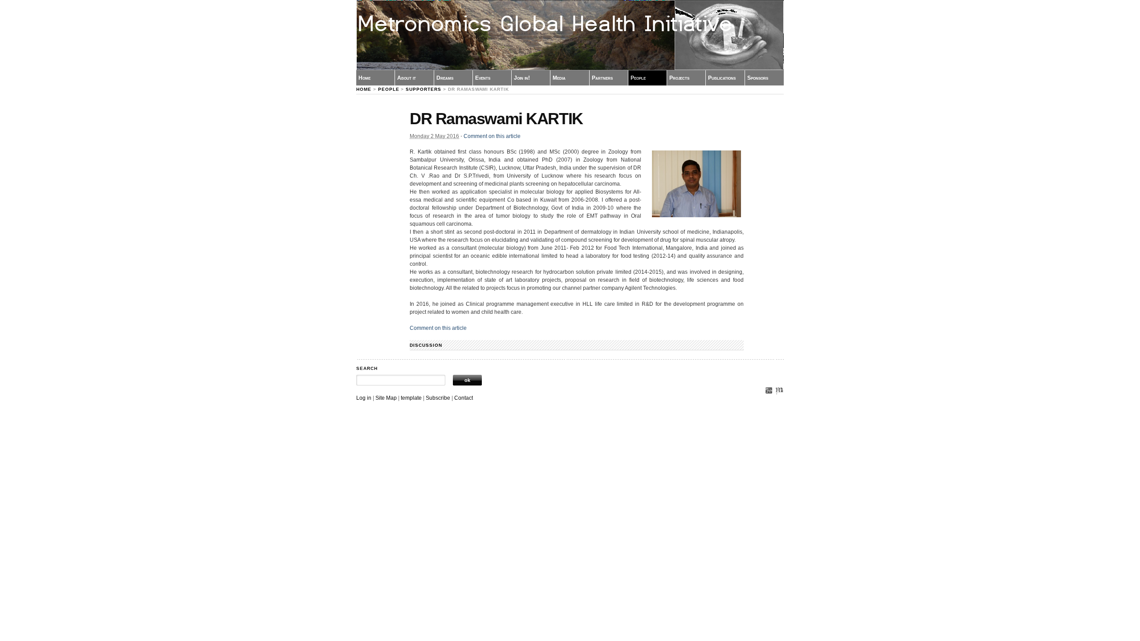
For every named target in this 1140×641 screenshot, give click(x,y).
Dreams (444, 78)
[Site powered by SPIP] (769, 401)
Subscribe (438, 398)
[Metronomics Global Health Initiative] (570, 35)
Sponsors (757, 78)
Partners (602, 78)
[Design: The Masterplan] (779, 401)
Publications (722, 78)
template (411, 398)
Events (482, 78)
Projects (679, 78)
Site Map (386, 398)
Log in (363, 398)
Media (559, 78)
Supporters (423, 89)
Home (364, 78)
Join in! (522, 78)
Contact (463, 398)
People (638, 78)
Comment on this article (492, 136)
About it (406, 78)
